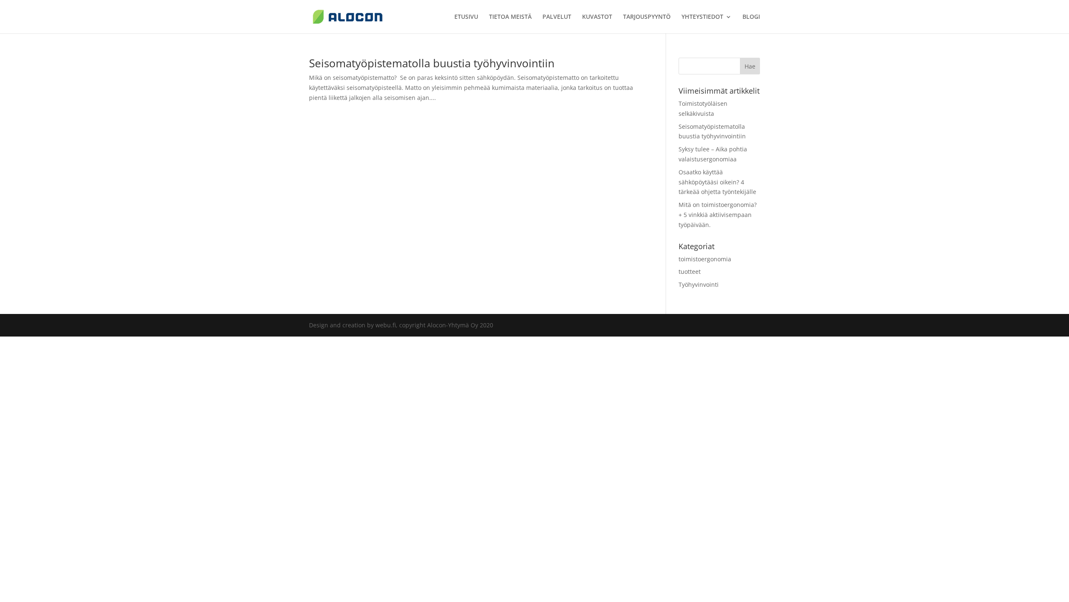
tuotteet (690, 271)
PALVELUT (556, 17)
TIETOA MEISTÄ (510, 17)
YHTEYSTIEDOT (702, 17)
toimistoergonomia (705, 259)
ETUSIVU (466, 17)
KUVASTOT (597, 17)
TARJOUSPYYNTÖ (647, 17)
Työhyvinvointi (699, 284)
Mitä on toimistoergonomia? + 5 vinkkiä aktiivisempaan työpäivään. (718, 215)
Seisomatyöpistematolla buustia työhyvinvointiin (432, 63)
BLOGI (751, 17)
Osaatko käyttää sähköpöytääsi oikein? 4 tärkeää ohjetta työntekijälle (717, 182)
